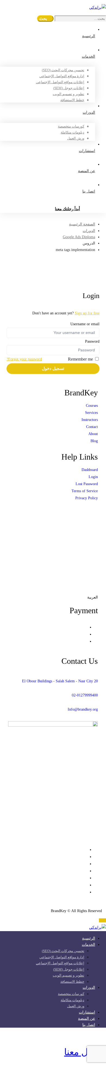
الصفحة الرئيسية (82, 224)
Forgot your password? (24, 359)
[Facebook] (85, 857)
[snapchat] (85, 892)
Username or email (84, 324)
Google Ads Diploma (79, 237)
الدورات (89, 231)
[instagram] (85, 878)
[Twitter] (85, 850)
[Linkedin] (85, 864)
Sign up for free (87, 313)
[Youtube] (85, 871)
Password (92, 341)
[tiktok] (85, 885)
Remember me (81, 359)
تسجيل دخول (53, 368)
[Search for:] (80, 19)
